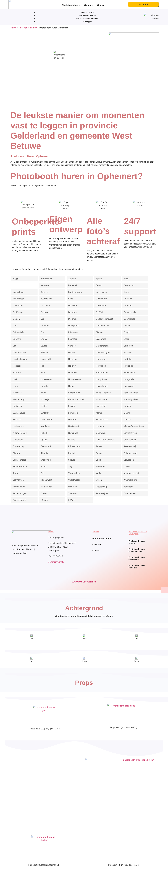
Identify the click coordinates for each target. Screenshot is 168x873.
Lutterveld (73, 413)
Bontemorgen (75, 292)
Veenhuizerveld (131, 473)
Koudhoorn (101, 399)
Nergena (100, 426)
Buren (126, 292)
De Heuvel (101, 305)
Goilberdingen (103, 352)
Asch (126, 278)
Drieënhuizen (102, 325)
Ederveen (73, 332)
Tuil (42, 473)
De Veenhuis (130, 312)
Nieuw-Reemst (20, 433)
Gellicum (45, 352)
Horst (15, 386)
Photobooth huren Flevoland (136, 566)
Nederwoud (18, 426)
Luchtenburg (19, 413)
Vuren (99, 480)
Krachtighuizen (131, 399)
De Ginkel (45, 305)
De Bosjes (18, 305)
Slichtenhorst (19, 459)
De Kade (128, 305)
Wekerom (73, 486)
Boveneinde (101, 292)
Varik (98, 473)
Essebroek (101, 339)
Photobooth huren (71, 5)
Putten (99, 446)
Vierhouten (18, 480)
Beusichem (18, 292)
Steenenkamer (20, 466)
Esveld (44, 345)
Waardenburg (130, 480)
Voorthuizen (74, 480)
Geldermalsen (19, 352)
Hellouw (72, 365)
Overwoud (46, 446)
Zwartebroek (19, 500)
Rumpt (99, 453)
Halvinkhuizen (20, 359)
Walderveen (46, 486)
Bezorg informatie (56, 562)
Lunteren (45, 413)
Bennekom (129, 285)
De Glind (72, 305)
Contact (101, 5)
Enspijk (127, 332)
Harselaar (73, 359)
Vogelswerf (46, 480)
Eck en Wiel (18, 332)
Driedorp (45, 325)
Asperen (45, 285)
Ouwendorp (18, 446)
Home (13, 27)
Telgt (70, 466)
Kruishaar (17, 406)
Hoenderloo (102, 372)
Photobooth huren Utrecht (136, 542)
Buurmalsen (18, 298)
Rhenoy (16, 453)
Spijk (98, 459)
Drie (15, 325)
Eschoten (72, 339)
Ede (42, 332)
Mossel (127, 419)
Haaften (128, 352)
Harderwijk (46, 359)
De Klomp (18, 312)
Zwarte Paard (130, 493)
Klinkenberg (19, 399)
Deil (42, 319)
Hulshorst (17, 392)
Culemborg (101, 298)
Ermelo (44, 339)
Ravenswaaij (130, 446)
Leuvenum (101, 406)
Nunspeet (73, 433)
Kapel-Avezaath (104, 392)
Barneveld (73, 285)
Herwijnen (101, 365)
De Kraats (45, 312)
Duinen (127, 325)
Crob (70, 298)
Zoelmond (73, 493)
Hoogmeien (129, 379)
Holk (15, 379)
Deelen (16, 319)
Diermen (72, 319)
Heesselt (17, 365)
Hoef (43, 372)
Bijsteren (45, 292)
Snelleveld (46, 459)
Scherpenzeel (130, 453)
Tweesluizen (74, 473)
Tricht (16, 473)
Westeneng (101, 486)
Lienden (127, 406)
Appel (99, 278)
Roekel (71, 453)
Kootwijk (45, 399)
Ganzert (72, 345)
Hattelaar (128, 359)
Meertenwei (46, 419)
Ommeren (101, 433)
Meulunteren (102, 419)
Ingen (43, 392)
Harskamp (101, 359)
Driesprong (73, 325)
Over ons (88, 5)
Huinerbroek (102, 386)
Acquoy (72, 278)
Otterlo (71, 439)
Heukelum (128, 365)
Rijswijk (44, 453)
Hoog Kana (101, 379)
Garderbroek (102, 345)
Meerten (17, 419)
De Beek (128, 298)
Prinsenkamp (74, 446)
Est (14, 345)
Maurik (127, 413)
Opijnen (44, 439)
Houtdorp (45, 386)
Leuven (71, 406)
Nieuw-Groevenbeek (134, 426)
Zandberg (128, 486)
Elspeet (99, 332)
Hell (42, 365)
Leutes (44, 406)
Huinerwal (128, 386)
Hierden (17, 372)
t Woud (71, 500)
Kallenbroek (74, 392)
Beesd (99, 285)
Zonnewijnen (102, 493)
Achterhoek (46, 278)
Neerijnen (45, 426)
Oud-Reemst (130, 439)
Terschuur (101, 466)
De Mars (72, 312)
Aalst (15, 278)
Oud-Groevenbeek (105, 439)
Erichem (17, 339)
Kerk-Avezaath (131, 392)
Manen (99, 413)
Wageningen (19, 486)
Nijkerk (44, 433)
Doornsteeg (129, 319)
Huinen (71, 386)
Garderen (128, 345)
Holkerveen (46, 379)
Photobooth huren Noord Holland (136, 550)
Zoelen (44, 493)
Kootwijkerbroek (76, 399)
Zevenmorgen (20, 493)
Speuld (71, 459)
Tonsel (127, 466)
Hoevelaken (129, 372)
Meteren (72, 419)
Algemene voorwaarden (84, 582)
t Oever (44, 500)
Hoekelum (73, 372)
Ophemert (18, 439)
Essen (126, 339)
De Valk (100, 312)
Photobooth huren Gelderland (136, 558)
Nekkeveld (73, 426)
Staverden (129, 459)
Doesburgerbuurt (104, 319)
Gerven (71, 352)
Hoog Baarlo (74, 379)
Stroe (43, 466)
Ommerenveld (130, 433)
